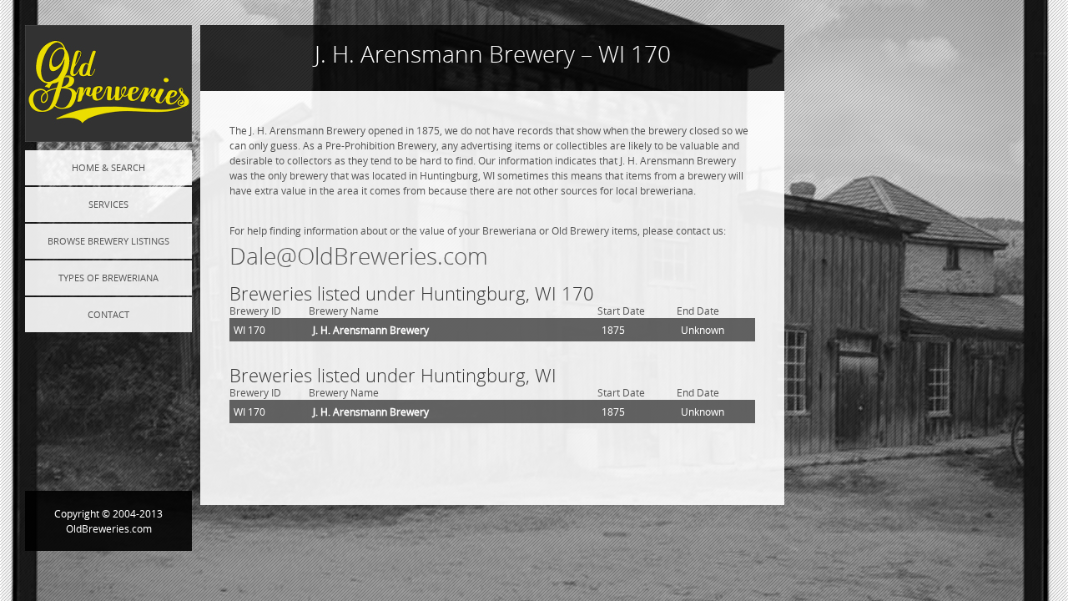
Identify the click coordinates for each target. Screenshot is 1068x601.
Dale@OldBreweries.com (358, 255)
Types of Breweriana (108, 277)
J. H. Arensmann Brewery (371, 329)
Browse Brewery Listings (108, 241)
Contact (108, 314)
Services (108, 204)
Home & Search (108, 167)
